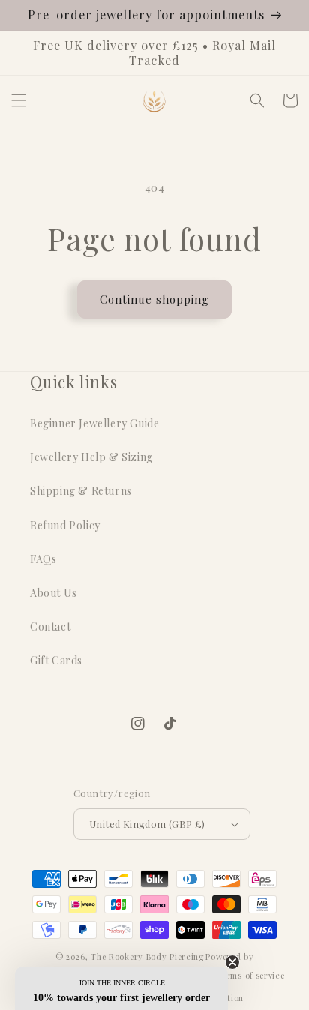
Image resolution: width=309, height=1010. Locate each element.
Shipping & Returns (81, 491)
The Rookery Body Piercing (147, 956)
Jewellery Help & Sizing (91, 457)
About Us (53, 593)
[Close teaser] (232, 962)
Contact (50, 626)
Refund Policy (65, 525)
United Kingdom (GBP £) (147, 823)
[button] (18, 100)
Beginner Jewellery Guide (94, 423)
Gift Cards (56, 660)
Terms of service (250, 975)
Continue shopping (154, 299)
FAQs (43, 559)
